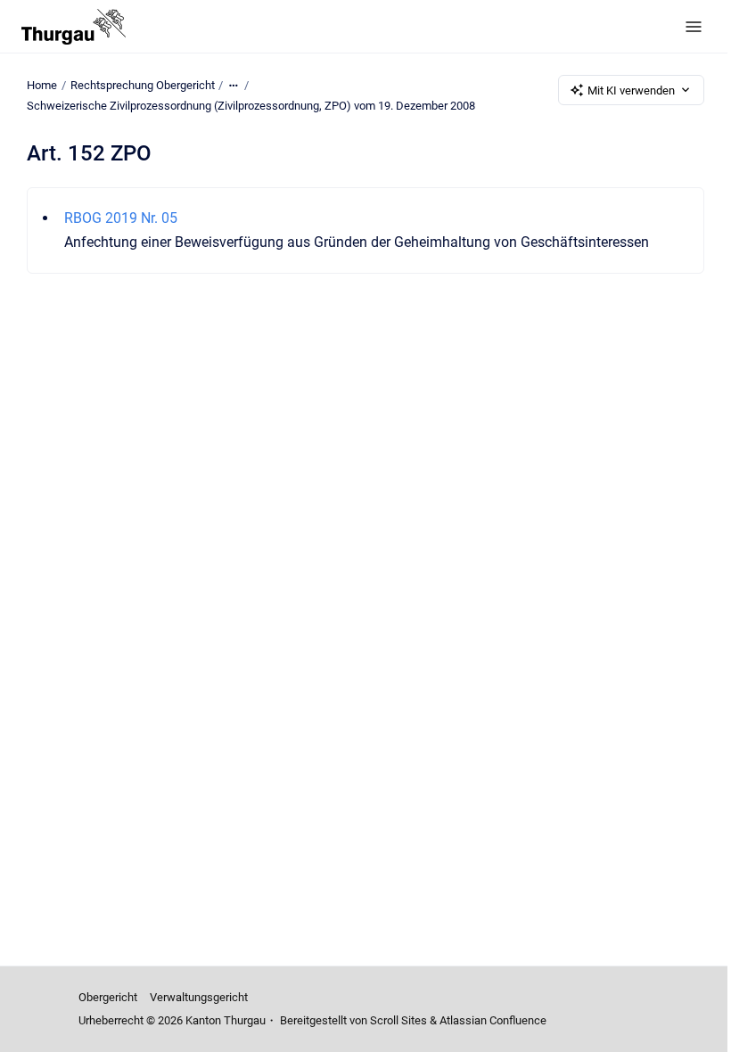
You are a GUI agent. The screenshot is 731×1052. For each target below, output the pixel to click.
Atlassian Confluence (492, 1020)
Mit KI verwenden (631, 90)
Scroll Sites (398, 1020)
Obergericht (107, 997)
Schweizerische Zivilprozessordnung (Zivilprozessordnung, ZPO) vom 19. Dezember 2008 (251, 105)
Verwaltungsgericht (199, 997)
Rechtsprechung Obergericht (142, 85)
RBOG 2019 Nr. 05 (120, 218)
